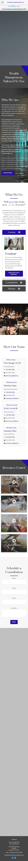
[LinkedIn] (15, 858)
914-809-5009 (15, 842)
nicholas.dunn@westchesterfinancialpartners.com (13, 398)
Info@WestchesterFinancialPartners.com (14, 855)
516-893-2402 (10, 415)
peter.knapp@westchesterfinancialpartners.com (13, 376)
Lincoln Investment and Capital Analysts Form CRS (14, 9)
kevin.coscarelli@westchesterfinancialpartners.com (13, 421)
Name (14, 578)
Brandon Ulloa (10, 431)
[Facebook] (12, 858)
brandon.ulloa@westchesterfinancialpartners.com (13, 443)
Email (14, 588)
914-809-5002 (10, 392)
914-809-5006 (10, 437)
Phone (14, 598)
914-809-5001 (10, 369)
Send (14, 622)
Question (14, 608)
